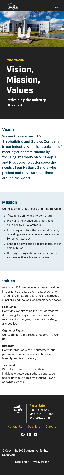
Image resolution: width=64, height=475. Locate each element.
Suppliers (34, 426)
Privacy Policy (40, 461)
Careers (51, 426)
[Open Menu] (57, 5)
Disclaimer (22, 461)
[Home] (12, 6)
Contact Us (15, 426)
